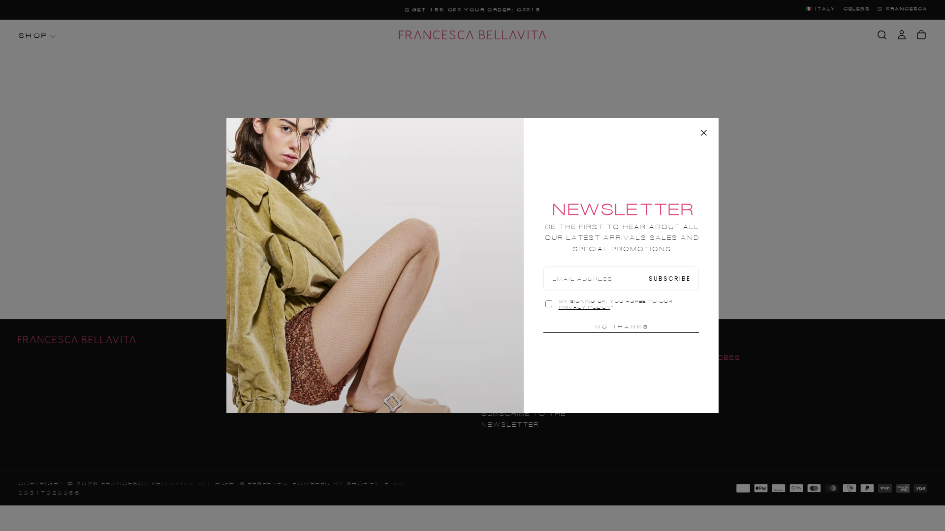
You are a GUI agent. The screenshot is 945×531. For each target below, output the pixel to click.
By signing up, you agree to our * (615, 304)
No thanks (621, 326)
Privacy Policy (584, 307)
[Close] (703, 132)
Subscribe (670, 278)
